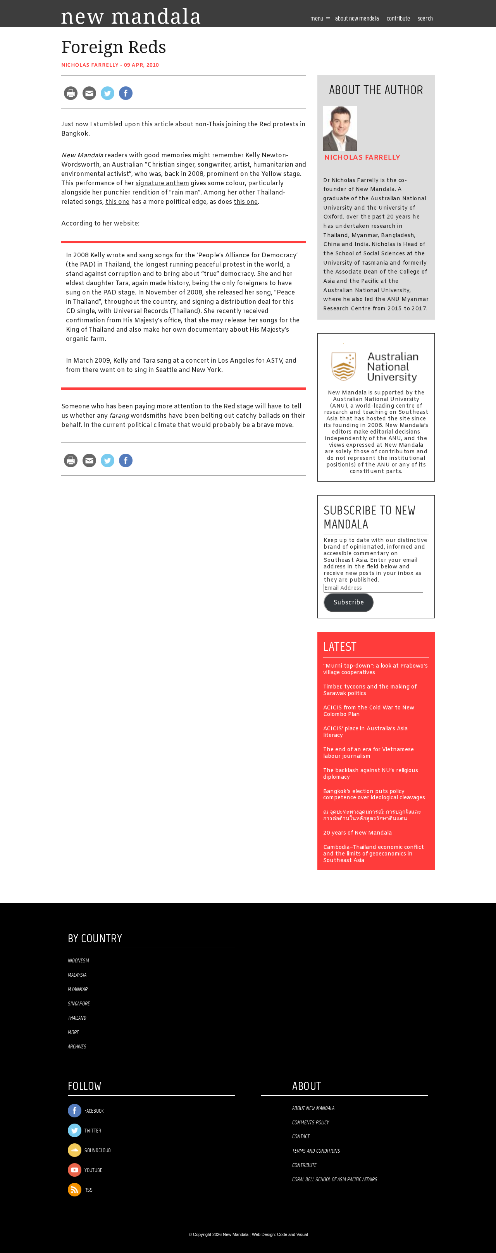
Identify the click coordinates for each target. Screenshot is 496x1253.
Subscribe (348, 603)
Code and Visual (292, 1234)
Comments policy (310, 1123)
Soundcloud (97, 1151)
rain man (185, 193)
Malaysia (77, 975)
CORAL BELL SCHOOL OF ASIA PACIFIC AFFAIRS (334, 1180)
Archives (77, 1047)
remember (228, 155)
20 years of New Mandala (357, 833)
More (73, 1032)
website (126, 224)
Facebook (93, 1111)
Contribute (304, 1165)
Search (425, 18)
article (164, 124)
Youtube (92, 1171)
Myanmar (78, 989)
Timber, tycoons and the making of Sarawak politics (370, 690)
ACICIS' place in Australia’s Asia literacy (365, 732)
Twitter (92, 1131)
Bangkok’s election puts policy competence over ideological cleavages (374, 795)
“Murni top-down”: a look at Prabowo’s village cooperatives (375, 669)
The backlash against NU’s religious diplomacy (370, 774)
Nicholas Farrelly (90, 65)
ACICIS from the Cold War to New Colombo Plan (368, 711)
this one (117, 202)
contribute (398, 18)
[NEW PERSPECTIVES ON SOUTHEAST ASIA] (130, 16)
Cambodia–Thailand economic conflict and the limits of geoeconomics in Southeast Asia (373, 854)
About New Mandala (357, 18)
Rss (88, 1190)
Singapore (79, 1004)
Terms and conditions (316, 1151)
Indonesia (78, 961)
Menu (317, 18)
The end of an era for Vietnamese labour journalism (368, 753)
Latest (340, 646)
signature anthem (162, 183)
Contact (301, 1137)
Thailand (77, 1018)
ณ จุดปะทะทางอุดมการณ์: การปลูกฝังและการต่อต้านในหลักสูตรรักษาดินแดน (372, 816)
